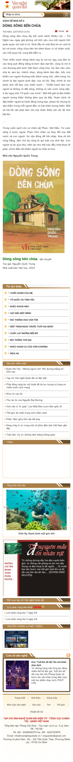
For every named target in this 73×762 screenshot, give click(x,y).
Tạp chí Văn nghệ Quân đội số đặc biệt (26, 378)
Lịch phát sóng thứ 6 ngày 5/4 (21, 619)
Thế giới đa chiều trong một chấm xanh (26, 413)
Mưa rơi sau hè (14, 393)
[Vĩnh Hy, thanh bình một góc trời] (36, 510)
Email (61, 31)
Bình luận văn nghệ (16, 705)
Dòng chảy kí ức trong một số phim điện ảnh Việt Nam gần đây (36, 427)
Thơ (49, 705)
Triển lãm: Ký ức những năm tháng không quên (30, 434)
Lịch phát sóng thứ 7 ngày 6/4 (21, 612)
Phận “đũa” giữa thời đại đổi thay (23, 419)
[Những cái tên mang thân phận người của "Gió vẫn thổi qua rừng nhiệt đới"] (13, 548)
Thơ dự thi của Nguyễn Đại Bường (24, 400)
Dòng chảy (52, 698)
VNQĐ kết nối (36, 712)
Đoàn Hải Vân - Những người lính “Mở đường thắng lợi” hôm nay (35, 370)
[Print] (67, 31)
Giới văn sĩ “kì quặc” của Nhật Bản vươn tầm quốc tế (34, 406)
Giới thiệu (36, 698)
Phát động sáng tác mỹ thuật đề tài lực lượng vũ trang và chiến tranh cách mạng (36, 386)
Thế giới (61, 705)
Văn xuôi (36, 705)
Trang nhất (20, 698)
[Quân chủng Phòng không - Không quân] (20, 639)
